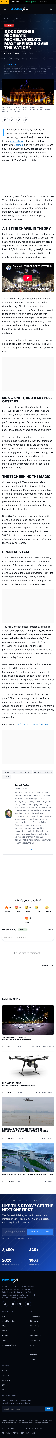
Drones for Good (43, 772)
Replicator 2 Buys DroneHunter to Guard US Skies (18, 1084)
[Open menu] (5, 9)
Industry (33, 1359)
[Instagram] (28, 1304)
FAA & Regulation (37, 1335)
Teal (4, 1340)
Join (49, 1409)
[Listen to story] (19, 120)
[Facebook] (13, 1304)
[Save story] (5, 120)
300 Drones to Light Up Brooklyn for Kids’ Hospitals (17, 1038)
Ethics (4, 1385)
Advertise (6, 1380)
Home (6, 19)
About (4, 1371)
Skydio (5, 1326)
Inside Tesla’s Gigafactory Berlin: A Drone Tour (27, 1174)
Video (6, 776)
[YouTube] (20, 1304)
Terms (15, 1433)
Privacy (6, 1433)
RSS (33, 1433)
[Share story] (12, 120)
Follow (28, 849)
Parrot (4, 1330)
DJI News (34, 1321)
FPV (31, 1350)
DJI (3, 1316)
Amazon (5, 1335)
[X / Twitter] (5, 1304)
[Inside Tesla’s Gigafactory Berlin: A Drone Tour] (28, 1157)
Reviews (33, 1354)
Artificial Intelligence (17, 772)
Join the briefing (40, 1232)
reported (18, 145)
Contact (5, 1375)
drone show (16, 141)
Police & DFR (35, 1340)
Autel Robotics (8, 1321)
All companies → (9, 1345)
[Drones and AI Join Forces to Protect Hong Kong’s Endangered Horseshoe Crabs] (28, 1111)
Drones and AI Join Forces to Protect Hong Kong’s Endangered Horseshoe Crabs (25, 1130)
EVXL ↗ (5, 1390)
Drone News (35, 1316)
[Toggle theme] (51, 9)
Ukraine (33, 1345)
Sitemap (25, 1433)
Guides (33, 1330)
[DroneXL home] (19, 8)
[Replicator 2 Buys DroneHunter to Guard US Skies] (28, 1065)
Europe (18, 19)
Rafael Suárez (23, 785)
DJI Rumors (34, 1326)
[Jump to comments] (26, 120)
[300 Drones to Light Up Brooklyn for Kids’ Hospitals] (28, 1020)
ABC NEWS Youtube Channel (32, 724)
